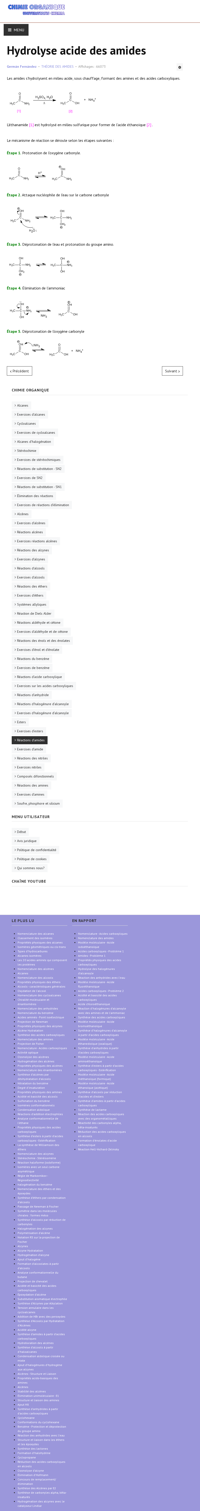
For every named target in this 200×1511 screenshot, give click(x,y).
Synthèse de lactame (92, 1109)
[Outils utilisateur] (180, 67)
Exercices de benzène (33, 668)
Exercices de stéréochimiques (38, 459)
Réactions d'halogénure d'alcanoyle (43, 704)
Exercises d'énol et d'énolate (38, 649)
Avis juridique (27, 841)
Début (21, 832)
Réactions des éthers (32, 586)
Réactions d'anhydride (33, 695)
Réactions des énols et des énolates (43, 640)
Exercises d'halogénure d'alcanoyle (43, 713)
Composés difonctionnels (35, 776)
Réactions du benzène (33, 658)
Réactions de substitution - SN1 (39, 487)
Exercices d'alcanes (31, 414)
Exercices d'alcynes (31, 559)
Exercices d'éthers (30, 595)
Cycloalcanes (26, 423)
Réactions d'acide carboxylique (39, 677)
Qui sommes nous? (31, 868)
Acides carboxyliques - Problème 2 (101, 991)
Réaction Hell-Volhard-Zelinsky (98, 1149)
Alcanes (22, 405)
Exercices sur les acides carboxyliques (45, 686)
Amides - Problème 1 (92, 955)
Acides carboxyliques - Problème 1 (101, 951)
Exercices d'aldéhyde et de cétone (42, 631)
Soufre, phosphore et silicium (38, 803)
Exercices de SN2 (30, 478)
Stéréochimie (26, 450)
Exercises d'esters (30, 731)
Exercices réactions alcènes (37, 541)
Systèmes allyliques (31, 604)
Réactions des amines (32, 785)
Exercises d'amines (30, 794)
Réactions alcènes (30, 532)
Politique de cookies (32, 859)
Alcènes (23, 514)
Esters (21, 722)
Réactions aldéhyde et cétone (38, 622)
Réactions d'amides (31, 740)
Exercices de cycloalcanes (36, 432)
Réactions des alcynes (33, 550)
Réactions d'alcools (31, 568)
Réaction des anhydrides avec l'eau (101, 977)
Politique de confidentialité (36, 850)
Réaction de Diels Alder (34, 613)
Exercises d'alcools (31, 577)
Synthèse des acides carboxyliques (101, 1017)
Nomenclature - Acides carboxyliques (103, 933)
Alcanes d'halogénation (34, 441)
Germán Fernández (22, 66)
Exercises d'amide (30, 749)
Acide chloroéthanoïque (94, 1004)
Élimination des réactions (35, 496)
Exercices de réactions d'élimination (43, 505)
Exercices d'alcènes (31, 523)
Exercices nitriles (29, 767)
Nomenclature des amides (96, 938)
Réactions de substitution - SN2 (39, 469)
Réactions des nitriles (32, 758)
